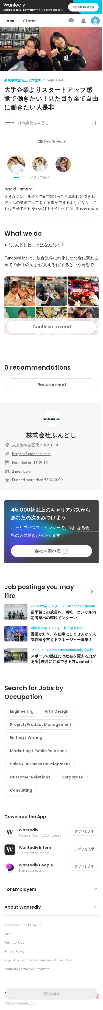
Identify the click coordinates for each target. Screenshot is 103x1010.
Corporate (72, 777)
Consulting (21, 790)
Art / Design (56, 711)
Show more (87, 208)
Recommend (51, 384)
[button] (53, 816)
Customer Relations (30, 777)
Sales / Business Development (40, 764)
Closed (52, 993)
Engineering (22, 711)
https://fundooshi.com (31, 453)
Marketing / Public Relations (38, 751)
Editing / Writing (26, 737)
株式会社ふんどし (51, 435)
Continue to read (51, 327)
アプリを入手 (84, 831)
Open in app (83, 7)
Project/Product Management (40, 724)
